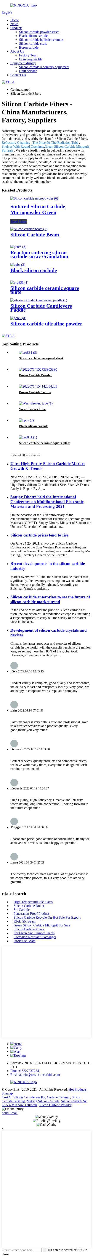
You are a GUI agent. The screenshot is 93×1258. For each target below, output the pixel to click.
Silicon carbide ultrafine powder (46, 324)
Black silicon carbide (33, 36)
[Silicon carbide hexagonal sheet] (28, 352)
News (14, 24)
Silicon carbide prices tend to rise (39, 535)
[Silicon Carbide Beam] (28, 229)
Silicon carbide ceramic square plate (44, 290)
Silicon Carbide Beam (34, 235)
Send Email (10, 1113)
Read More (18, 221)
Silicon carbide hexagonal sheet (41, 358)
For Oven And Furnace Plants (34, 933)
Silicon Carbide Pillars (29, 929)
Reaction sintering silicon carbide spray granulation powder (39, 256)
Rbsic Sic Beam (24, 921)
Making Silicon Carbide (43, 1101)
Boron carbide (28, 47)
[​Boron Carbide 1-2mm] (38, 386)
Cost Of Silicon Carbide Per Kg (23, 1097)
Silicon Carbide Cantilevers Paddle (41, 308)
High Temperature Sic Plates (33, 902)
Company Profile (30, 59)
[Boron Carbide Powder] (38, 369)
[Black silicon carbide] (17, 264)
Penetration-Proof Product (31, 913)
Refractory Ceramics (16, 142)
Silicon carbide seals (33, 43)
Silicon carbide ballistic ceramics (41, 39)
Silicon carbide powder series (39, 32)
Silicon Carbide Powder (55, 1105)
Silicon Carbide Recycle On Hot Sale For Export (47, 917)
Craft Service (28, 71)
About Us (17, 51)
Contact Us (18, 75)
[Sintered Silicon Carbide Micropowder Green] (34, 198)
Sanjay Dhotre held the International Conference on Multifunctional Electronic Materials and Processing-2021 (46, 502)
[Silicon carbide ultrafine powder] (18, 318)
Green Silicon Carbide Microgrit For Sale (42, 925)
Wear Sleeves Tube (32, 409)
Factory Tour (28, 55)
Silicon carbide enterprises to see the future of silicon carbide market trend (50, 599)
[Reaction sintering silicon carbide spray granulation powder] (18, 247)
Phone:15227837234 (24, 1071)
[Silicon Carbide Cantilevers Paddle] (38, 300)
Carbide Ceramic (58, 1097)
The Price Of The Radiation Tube (55, 142)
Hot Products (78, 1089)
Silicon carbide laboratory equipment (44, 67)
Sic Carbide (22, 909)
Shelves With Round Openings (23, 146)
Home (14, 20)
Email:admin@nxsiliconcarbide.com (35, 1074)
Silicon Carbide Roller (29, 906)
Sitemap (7, 1093)
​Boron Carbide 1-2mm (35, 392)
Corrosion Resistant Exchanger (35, 937)
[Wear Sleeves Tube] (36, 403)
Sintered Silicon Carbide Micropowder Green (37, 209)
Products (16, 28)
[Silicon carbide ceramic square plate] (19, 282)
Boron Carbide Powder (35, 375)
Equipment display (23, 63)
